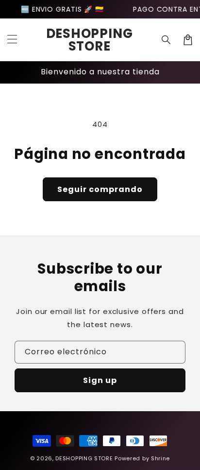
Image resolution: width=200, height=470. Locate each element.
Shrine (160, 458)
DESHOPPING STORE (84, 458)
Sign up (100, 380)
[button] (12, 40)
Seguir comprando (100, 189)
